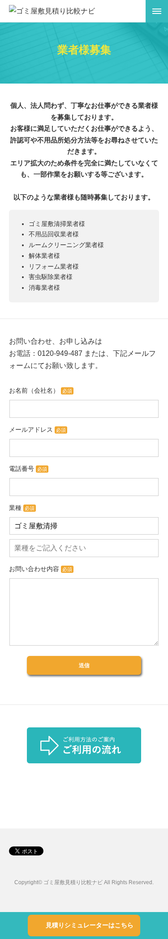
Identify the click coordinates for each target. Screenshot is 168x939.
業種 (21, 507)
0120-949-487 (60, 353)
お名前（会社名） (40, 390)
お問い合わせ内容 (40, 568)
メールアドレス (37, 429)
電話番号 (28, 468)
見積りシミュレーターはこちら (90, 925)
